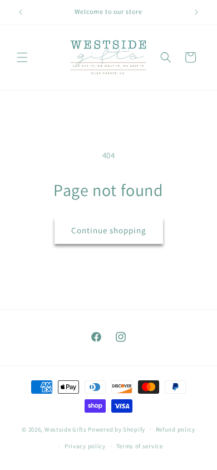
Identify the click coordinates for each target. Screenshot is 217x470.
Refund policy (175, 429)
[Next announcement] (196, 12)
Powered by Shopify (116, 429)
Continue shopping (108, 230)
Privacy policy (85, 446)
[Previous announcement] (20, 12)
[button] (22, 57)
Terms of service (139, 446)
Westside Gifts (66, 429)
